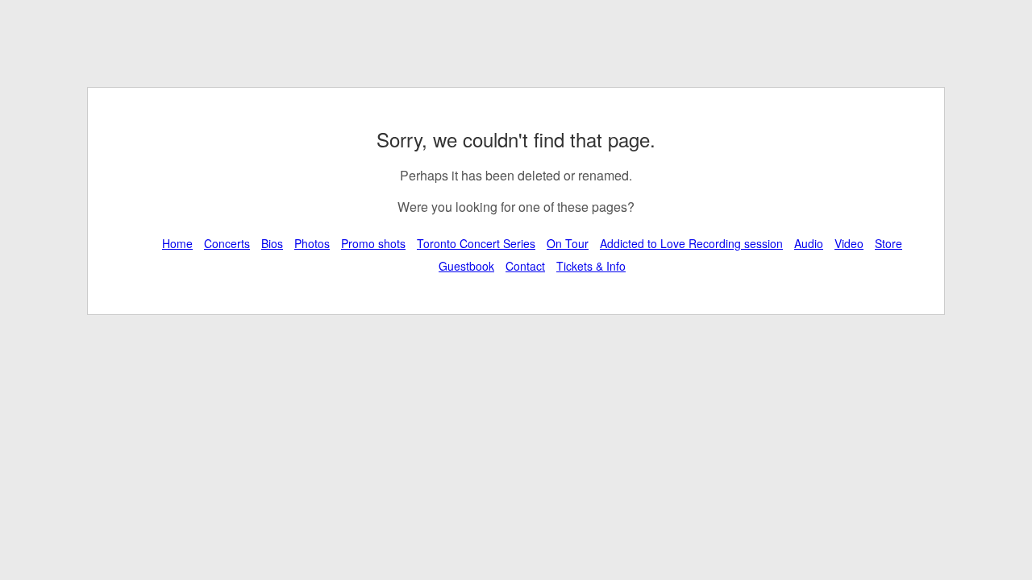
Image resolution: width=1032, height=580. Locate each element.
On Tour (568, 243)
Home (177, 243)
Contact (525, 266)
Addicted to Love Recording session (691, 243)
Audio (808, 243)
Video (848, 243)
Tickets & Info (591, 266)
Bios (272, 243)
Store (888, 243)
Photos (312, 243)
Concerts (227, 243)
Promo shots (373, 243)
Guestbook (466, 266)
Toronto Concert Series (476, 243)
